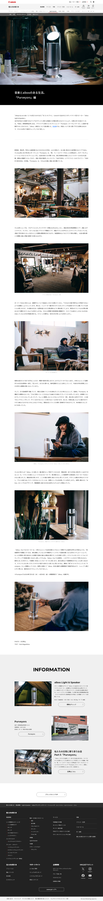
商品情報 (42, 7)
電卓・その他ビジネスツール (42, 11)
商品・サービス (10, 872)
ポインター (33, 829)
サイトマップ (17, 898)
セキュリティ (34, 849)
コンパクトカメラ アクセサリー (15, 841)
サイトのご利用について (28, 898)
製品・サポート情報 (74, 2)
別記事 (55, 126)
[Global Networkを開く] (93, 2)
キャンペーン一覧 (85, 11)
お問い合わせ (10, 898)
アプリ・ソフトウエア (75, 11)
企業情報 (84, 2)
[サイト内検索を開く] (91, 2)
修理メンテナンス (34, 879)
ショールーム (70, 7)
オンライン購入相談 (58, 828)
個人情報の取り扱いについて (42, 898)
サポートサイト (35, 865)
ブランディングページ (21, 14)
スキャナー (10, 855)
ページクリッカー (35, 831)
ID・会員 (77, 7)
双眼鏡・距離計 (61, 11)
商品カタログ (35, 14)
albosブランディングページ (39, 805)
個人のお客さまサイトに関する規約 (86, 836)
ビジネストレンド (10, 879)
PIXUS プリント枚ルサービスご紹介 (61, 831)
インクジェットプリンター (14, 847)
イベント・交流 (60, 7)
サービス (49, 7)
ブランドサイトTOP (51, 794)
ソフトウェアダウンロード (36, 876)
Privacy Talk (33, 834)
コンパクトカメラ (10, 838)
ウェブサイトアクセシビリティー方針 (59, 898)
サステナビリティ (57, 877)
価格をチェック (71, 704)
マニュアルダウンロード (35, 872)
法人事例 (29, 14)
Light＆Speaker (53, 11)
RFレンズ (10, 827)
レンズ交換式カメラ (12, 824)
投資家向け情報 (56, 881)
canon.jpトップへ (51, 889)
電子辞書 (33, 823)
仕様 (14, 14)
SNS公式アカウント (86, 865)
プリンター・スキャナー (14, 11)
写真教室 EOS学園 (57, 822)
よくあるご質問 (33, 868)
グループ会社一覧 (57, 874)
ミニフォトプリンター (13, 852)
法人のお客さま (11, 865)
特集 (54, 7)
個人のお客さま (14, 7)
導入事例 (8, 876)
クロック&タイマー (35, 826)
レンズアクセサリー (12, 835)
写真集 (68, 11)
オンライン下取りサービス (59, 825)
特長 (10, 14)
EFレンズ (10, 830)
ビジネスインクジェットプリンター (15, 850)
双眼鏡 (31, 837)
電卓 (32, 820)
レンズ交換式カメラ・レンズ (13, 822)
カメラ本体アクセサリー (13, 833)
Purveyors (31, 734)
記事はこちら (71, 771)
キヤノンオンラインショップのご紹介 (62, 834)
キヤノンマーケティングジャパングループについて (62, 869)
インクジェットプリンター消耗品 (27, 11)
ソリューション (10, 868)
